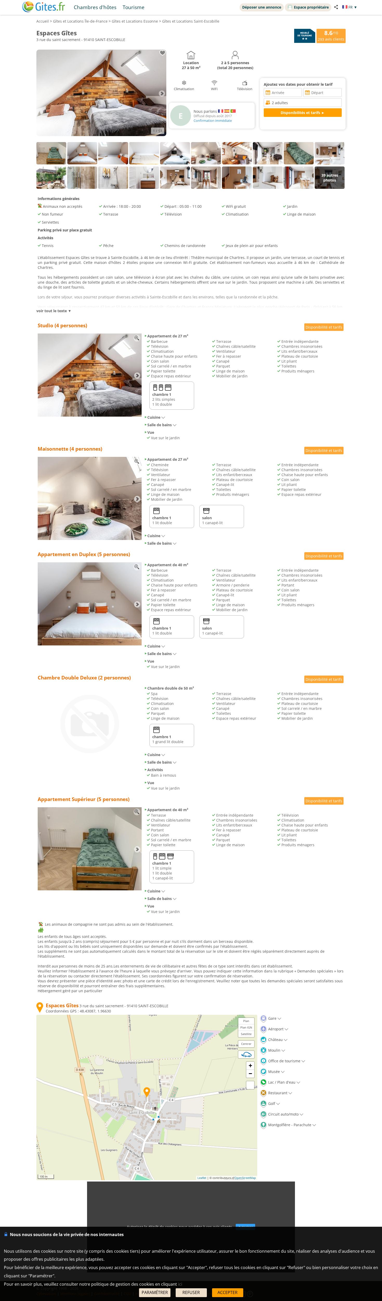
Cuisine (153, 417)
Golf (271, 1103)
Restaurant (277, 1092)
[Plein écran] (250, 1085)
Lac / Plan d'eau (281, 1082)
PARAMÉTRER (155, 1292)
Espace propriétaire (311, 7)
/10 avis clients (331, 35)
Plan (246, 1021)
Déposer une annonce (261, 7)
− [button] (250, 1073)
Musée (273, 1071)
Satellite (246, 1034)
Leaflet (201, 1178)
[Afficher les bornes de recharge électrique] (246, 1054)
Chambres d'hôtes (95, 7)
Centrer (246, 1044)
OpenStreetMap (245, 1178)
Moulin (273, 1050)
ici (180, 1284)
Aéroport (275, 1028)
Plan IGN (246, 1027)
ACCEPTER (228, 1292)
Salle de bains (159, 424)
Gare (271, 1018)
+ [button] (250, 1065)
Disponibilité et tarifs (324, 327)
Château (275, 1039)
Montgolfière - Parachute (289, 1124)
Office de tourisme (283, 1060)
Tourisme (133, 7)
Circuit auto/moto (283, 1114)
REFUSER (191, 1292)
